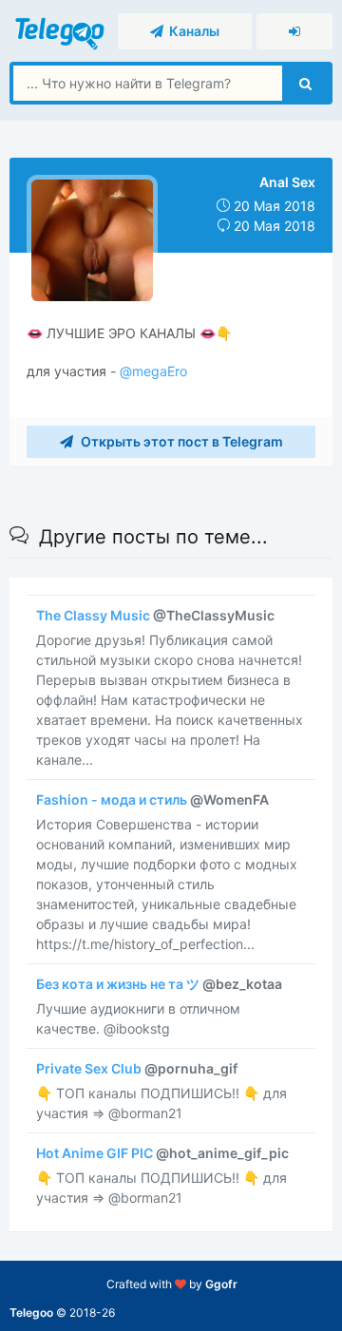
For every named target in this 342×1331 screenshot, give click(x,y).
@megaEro (151, 371)
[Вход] (294, 31)
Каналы (191, 31)
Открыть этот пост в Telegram (180, 441)
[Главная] (61, 30)
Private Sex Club (137, 1068)
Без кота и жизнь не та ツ (159, 984)
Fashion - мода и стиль (152, 799)
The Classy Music (155, 615)
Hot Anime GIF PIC (162, 1153)
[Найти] (305, 83)
